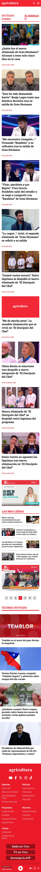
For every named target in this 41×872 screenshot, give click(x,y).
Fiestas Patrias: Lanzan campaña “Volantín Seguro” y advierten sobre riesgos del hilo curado (20, 676)
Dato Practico (28, 788)
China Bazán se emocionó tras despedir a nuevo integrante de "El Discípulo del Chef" (18, 371)
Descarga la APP (20, 858)
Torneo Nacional (9, 801)
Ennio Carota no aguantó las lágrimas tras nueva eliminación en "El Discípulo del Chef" (19, 462)
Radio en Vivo (20, 846)
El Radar (5, 815)
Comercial (6, 832)
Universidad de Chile (9, 796)
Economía (27, 791)
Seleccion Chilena (10, 791)
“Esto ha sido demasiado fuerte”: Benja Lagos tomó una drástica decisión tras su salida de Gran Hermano (20, 99)
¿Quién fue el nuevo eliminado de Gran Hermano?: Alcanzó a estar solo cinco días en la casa (20, 54)
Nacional (26, 799)
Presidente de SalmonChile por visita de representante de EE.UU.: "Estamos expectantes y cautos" (19, 751)
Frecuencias (27, 818)
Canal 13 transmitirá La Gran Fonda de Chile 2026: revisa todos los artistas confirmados (26, 532)
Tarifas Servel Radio (8, 836)
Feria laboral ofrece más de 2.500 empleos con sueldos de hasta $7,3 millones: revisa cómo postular (27, 556)
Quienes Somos (29, 811)
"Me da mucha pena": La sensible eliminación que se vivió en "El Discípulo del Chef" (19, 326)
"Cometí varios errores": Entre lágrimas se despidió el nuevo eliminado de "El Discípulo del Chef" (20, 281)
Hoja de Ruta (7, 822)
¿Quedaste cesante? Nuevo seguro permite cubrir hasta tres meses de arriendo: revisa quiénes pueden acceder (20, 713)
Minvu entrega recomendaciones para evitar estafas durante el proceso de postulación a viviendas (12, 519)
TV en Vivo (21, 852)
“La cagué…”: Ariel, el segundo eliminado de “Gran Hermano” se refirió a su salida (20, 237)
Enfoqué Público (9, 818)
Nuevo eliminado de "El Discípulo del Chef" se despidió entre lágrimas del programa (19, 417)
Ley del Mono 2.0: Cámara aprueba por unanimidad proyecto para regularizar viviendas (12, 544)
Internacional (28, 795)
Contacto (26, 815)
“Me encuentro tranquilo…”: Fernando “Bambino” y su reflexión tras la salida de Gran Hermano (19, 144)
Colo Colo (6, 788)
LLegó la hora (8, 811)
